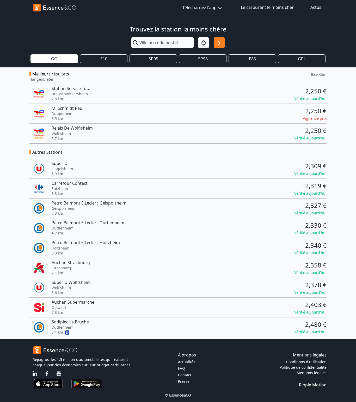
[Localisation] (203, 42)
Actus (315, 7)
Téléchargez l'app (199, 7)
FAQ (181, 368)
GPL (302, 59)
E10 (103, 59)
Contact (184, 374)
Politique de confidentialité (303, 367)
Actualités (186, 361)
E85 (252, 59)
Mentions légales (312, 372)
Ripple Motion (313, 385)
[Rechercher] (219, 42)
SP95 (153, 59)
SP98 (203, 59)
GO (54, 59)
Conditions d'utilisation (306, 361)
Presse (183, 381)
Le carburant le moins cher (267, 7)
